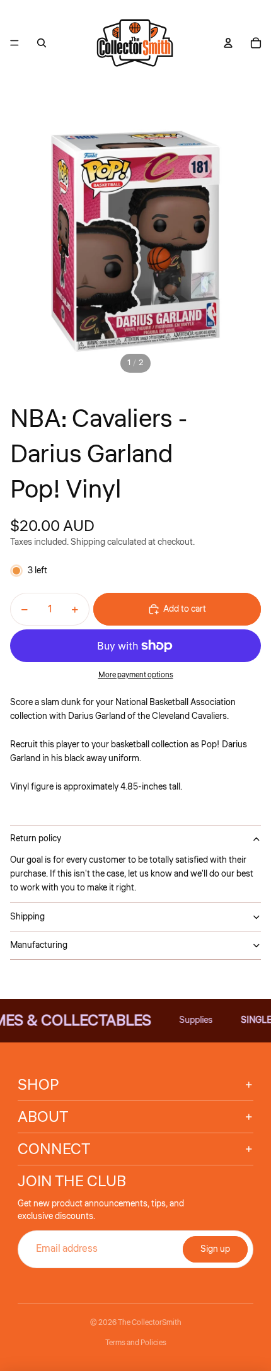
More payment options (135, 675)
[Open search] (41, 43)
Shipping (27, 917)
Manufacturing (38, 945)
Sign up (215, 1249)
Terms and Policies (135, 1343)
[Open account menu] (228, 43)
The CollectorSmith (150, 1322)
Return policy (35, 838)
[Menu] (14, 42)
